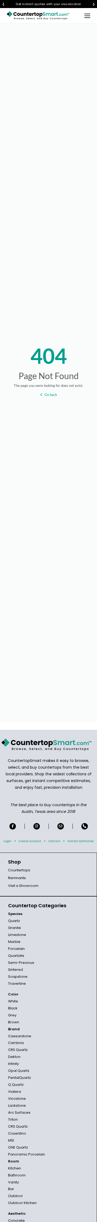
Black (13, 1008)
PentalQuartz (19, 1077)
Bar (11, 1188)
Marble (14, 941)
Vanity (13, 1182)
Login (7, 841)
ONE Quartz (18, 1147)
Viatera (14, 1091)
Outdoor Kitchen (22, 1202)
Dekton (14, 1056)
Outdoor (15, 1195)
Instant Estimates (80, 841)
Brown (13, 1022)
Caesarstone (19, 1036)
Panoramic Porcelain (26, 1154)
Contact (54, 841)
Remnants (17, 877)
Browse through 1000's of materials (43, 4)
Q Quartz (16, 1084)
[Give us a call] (84, 826)
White (13, 1001)
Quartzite (16, 955)
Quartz (14, 920)
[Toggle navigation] (87, 15)
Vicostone (17, 1098)
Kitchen (14, 1168)
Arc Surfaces (19, 1112)
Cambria (16, 1042)
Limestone (17, 934)
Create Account (30, 841)
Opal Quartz (18, 1070)
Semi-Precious (21, 962)
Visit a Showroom (23, 885)
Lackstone (17, 1105)
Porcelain (16, 948)
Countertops (19, 870)
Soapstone (17, 976)
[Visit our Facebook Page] (12, 826)
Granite (14, 927)
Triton (13, 1119)
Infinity (13, 1063)
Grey (12, 1015)
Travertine (17, 983)
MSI (11, 1140)
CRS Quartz (18, 1049)
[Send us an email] (60, 826)
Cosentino (17, 1133)
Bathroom (17, 1175)
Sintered (15, 969)
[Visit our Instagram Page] (36, 826)
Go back (50, 394)
